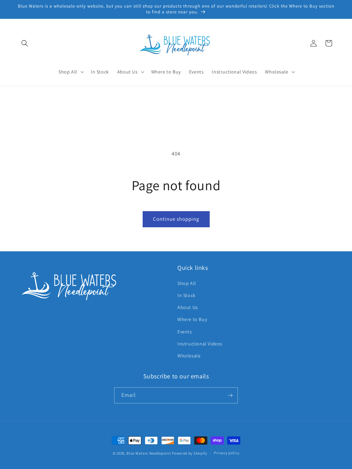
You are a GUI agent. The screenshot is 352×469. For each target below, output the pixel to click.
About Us (187, 307)
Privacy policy (226, 452)
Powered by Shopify (189, 453)
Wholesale (188, 356)
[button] (24, 43)
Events (184, 332)
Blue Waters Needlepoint (148, 453)
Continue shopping (176, 219)
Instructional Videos (199, 344)
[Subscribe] (230, 395)
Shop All (186, 283)
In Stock (186, 295)
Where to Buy (192, 319)
